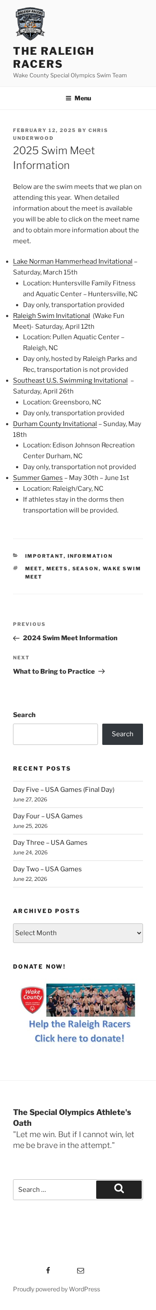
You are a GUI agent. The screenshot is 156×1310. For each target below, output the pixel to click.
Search (24, 715)
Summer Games (38, 478)
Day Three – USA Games (50, 843)
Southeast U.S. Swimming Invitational (70, 380)
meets (57, 569)
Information (90, 556)
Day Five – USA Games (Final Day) (63, 790)
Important (44, 556)
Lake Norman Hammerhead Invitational (73, 261)
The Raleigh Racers (53, 57)
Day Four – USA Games (48, 816)
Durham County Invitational (55, 424)
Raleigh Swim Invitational (51, 316)
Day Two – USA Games (47, 869)
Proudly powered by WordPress (56, 1289)
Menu (83, 98)
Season (85, 569)
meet (33, 569)
